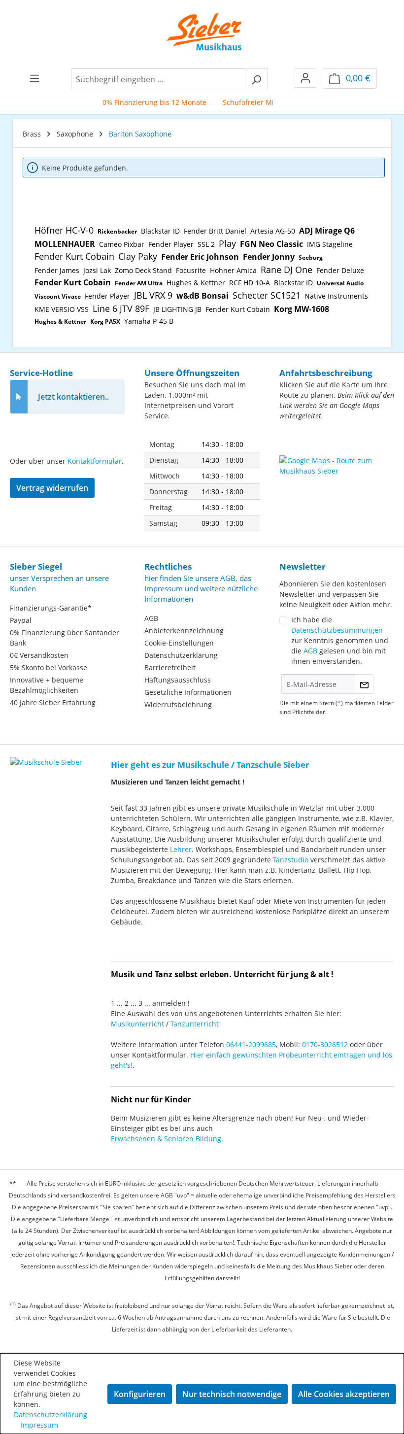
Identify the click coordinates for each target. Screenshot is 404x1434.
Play (227, 243)
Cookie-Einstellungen (179, 643)
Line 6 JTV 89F (121, 308)
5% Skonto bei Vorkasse (48, 667)
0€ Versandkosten (39, 655)
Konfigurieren (140, 1394)
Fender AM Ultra (139, 283)
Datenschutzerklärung (181, 655)
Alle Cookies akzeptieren (344, 1394)
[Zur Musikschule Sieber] (46, 755)
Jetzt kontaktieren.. (73, 396)
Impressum (39, 1425)
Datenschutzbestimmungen (337, 630)
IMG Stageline (330, 244)
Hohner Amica (233, 270)
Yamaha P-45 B (148, 321)
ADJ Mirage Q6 (327, 230)
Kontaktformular (94, 461)
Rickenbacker (117, 231)
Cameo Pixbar (121, 244)
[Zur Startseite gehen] (197, 31)
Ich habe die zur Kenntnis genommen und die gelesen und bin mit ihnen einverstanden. (339, 640)
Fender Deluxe (340, 270)
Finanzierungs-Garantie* (51, 608)
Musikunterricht (137, 1023)
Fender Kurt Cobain (74, 256)
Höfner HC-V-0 (64, 230)
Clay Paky (137, 256)
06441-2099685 (251, 1044)
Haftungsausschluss (177, 679)
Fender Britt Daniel (215, 231)
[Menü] (34, 78)
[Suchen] (256, 79)
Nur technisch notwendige (231, 1394)
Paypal (21, 620)
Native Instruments (336, 296)
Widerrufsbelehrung (178, 704)
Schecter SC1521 (267, 295)
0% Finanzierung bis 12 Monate (147, 102)
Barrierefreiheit (170, 667)
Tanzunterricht (194, 1023)
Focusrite (191, 270)
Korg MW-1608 (301, 309)
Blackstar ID (160, 231)
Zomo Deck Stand (143, 270)
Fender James (56, 270)
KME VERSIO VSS (61, 309)
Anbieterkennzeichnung (184, 630)
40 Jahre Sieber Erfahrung (53, 702)
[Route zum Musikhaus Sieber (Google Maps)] (336, 480)
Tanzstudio (290, 859)
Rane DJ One (286, 269)
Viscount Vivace (57, 296)
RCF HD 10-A (249, 282)
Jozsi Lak (97, 270)
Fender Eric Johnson (200, 256)
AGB (151, 618)
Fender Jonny (269, 256)
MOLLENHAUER (64, 244)
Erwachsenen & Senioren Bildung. (167, 1138)
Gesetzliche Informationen (188, 692)
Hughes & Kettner (196, 282)
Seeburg (311, 257)
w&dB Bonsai (202, 295)
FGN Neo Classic (271, 244)
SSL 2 (206, 244)
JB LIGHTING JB (177, 309)
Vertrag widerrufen (52, 487)
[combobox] (158, 79)
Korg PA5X (105, 321)
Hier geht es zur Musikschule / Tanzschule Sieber (210, 764)
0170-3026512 (325, 1044)
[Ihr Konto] (305, 78)
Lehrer (181, 849)
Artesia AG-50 (272, 231)
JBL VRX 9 (153, 295)
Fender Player (171, 244)
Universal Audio (340, 283)
